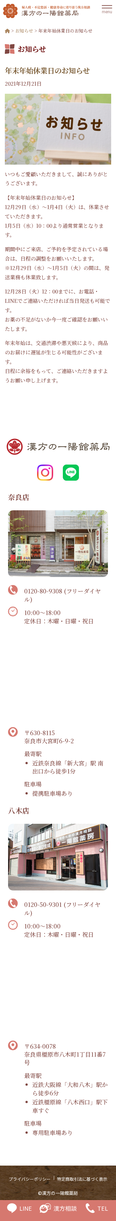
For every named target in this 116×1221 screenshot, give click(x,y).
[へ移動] (7, 30)
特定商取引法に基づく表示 (82, 1179)
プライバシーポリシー (30, 1179)
